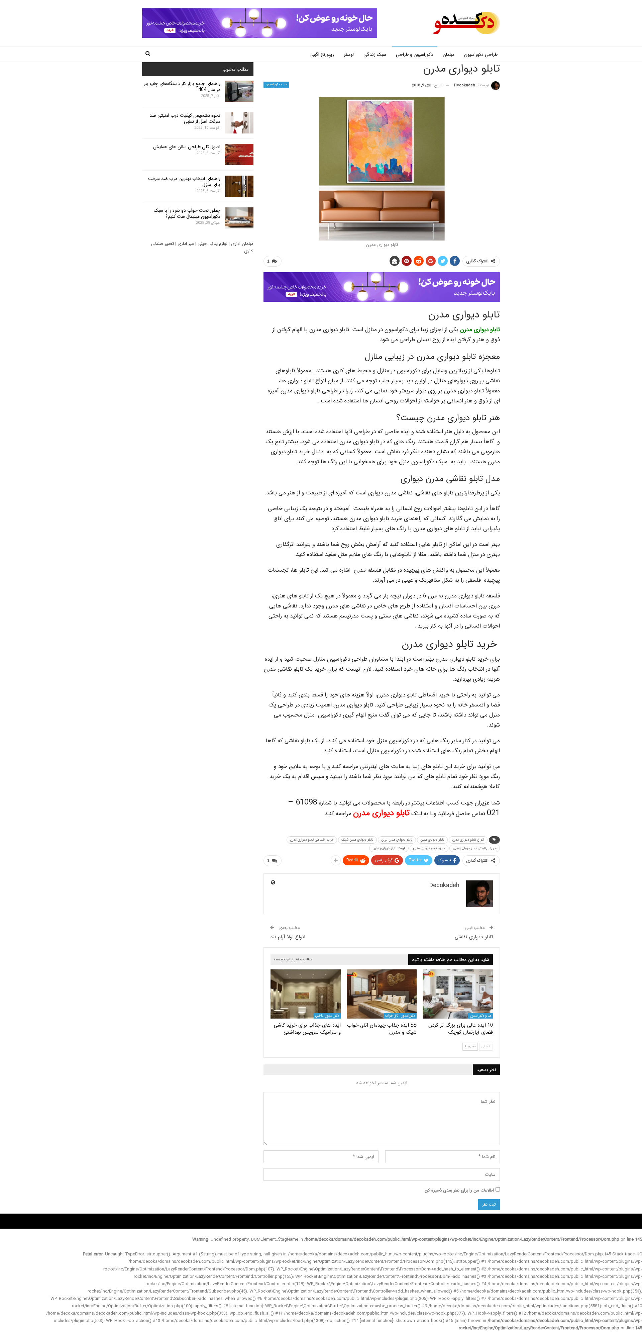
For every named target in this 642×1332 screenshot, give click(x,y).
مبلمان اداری (242, 243)
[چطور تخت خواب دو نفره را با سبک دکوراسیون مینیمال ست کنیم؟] (239, 218)
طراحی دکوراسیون (481, 54)
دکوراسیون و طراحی (414, 54)
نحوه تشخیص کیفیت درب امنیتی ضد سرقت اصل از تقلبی (184, 118)
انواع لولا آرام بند (287, 937)
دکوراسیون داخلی (327, 1015)
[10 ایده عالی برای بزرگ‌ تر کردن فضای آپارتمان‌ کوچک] (458, 994)
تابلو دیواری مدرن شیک (357, 839)
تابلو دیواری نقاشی (474, 937)
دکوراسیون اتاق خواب (400, 1015)
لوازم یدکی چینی (212, 243)
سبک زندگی (374, 54)
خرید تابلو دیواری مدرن (429, 848)
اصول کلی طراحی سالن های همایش (186, 147)
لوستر (349, 54)
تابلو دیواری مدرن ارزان (397, 839)
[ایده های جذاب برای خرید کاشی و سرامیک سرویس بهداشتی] (306, 994)
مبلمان (448, 54)
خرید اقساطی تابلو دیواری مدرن (312, 839)
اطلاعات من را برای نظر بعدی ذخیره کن (459, 1190)
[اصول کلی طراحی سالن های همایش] (239, 154)
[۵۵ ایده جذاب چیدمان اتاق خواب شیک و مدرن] (382, 994)
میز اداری (186, 243)
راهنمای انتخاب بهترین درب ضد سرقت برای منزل (184, 181)
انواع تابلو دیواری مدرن (468, 839)
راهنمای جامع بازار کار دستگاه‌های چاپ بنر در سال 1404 (182, 86)
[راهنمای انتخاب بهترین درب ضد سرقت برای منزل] (239, 186)
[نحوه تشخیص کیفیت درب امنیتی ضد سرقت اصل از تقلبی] (239, 123)
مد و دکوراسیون (276, 84)
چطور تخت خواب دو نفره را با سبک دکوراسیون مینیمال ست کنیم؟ (187, 213)
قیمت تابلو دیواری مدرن (388, 848)
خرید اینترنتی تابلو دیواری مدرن (475, 848)
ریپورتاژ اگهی (322, 54)
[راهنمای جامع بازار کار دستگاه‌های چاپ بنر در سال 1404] (239, 91)
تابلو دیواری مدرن (480, 329)
